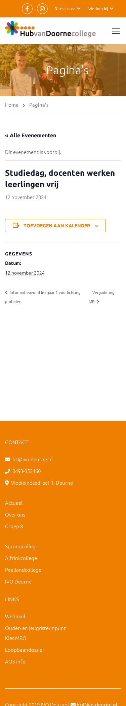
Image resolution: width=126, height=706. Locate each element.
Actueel (14, 502)
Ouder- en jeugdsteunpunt (35, 627)
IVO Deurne (18, 581)
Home (11, 104)
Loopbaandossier (24, 649)
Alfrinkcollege (21, 557)
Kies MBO (16, 637)
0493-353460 (26, 470)
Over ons (15, 514)
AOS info (15, 661)
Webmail (15, 616)
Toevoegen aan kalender (57, 225)
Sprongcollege (21, 546)
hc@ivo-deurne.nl (32, 459)
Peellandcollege (23, 569)
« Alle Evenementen (30, 135)
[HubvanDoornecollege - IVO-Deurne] (50, 31)
